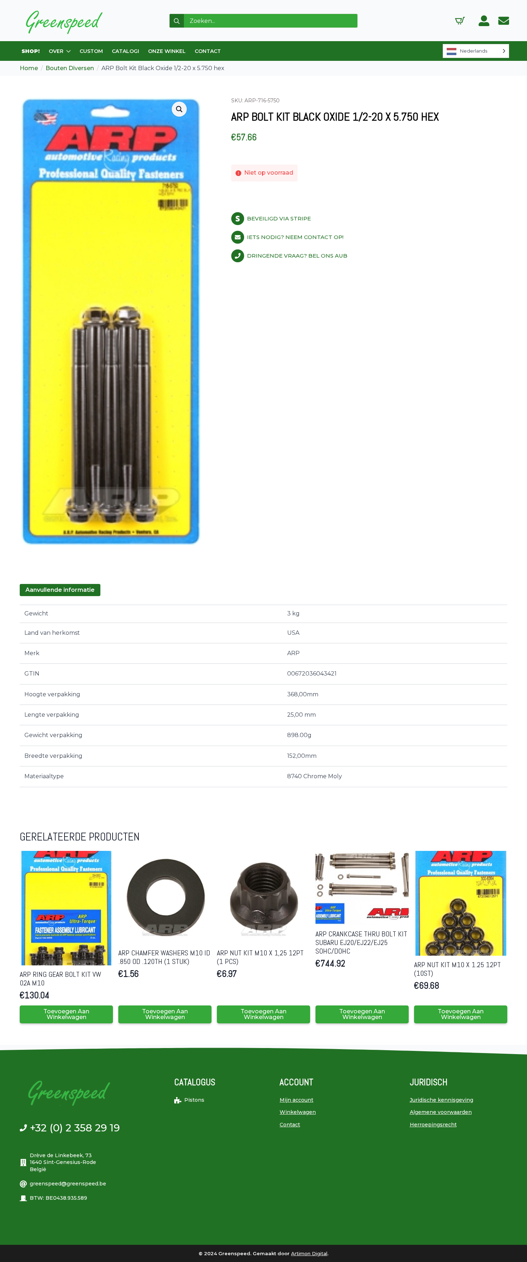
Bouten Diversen (70, 68)
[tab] (60, 590)
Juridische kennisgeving (441, 1100)
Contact (290, 1124)
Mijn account (296, 1100)
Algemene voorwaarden (441, 1112)
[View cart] (460, 20)
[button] (179, 109)
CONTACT (208, 51)
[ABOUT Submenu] (68, 51)
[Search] (177, 21)
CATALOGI (125, 51)
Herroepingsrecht (433, 1124)
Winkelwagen (298, 1112)
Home (29, 68)
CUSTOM (91, 51)
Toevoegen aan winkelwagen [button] (66, 1014)
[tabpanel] (263, 696)
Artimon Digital (309, 1253)
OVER (56, 51)
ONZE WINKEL (167, 51)
